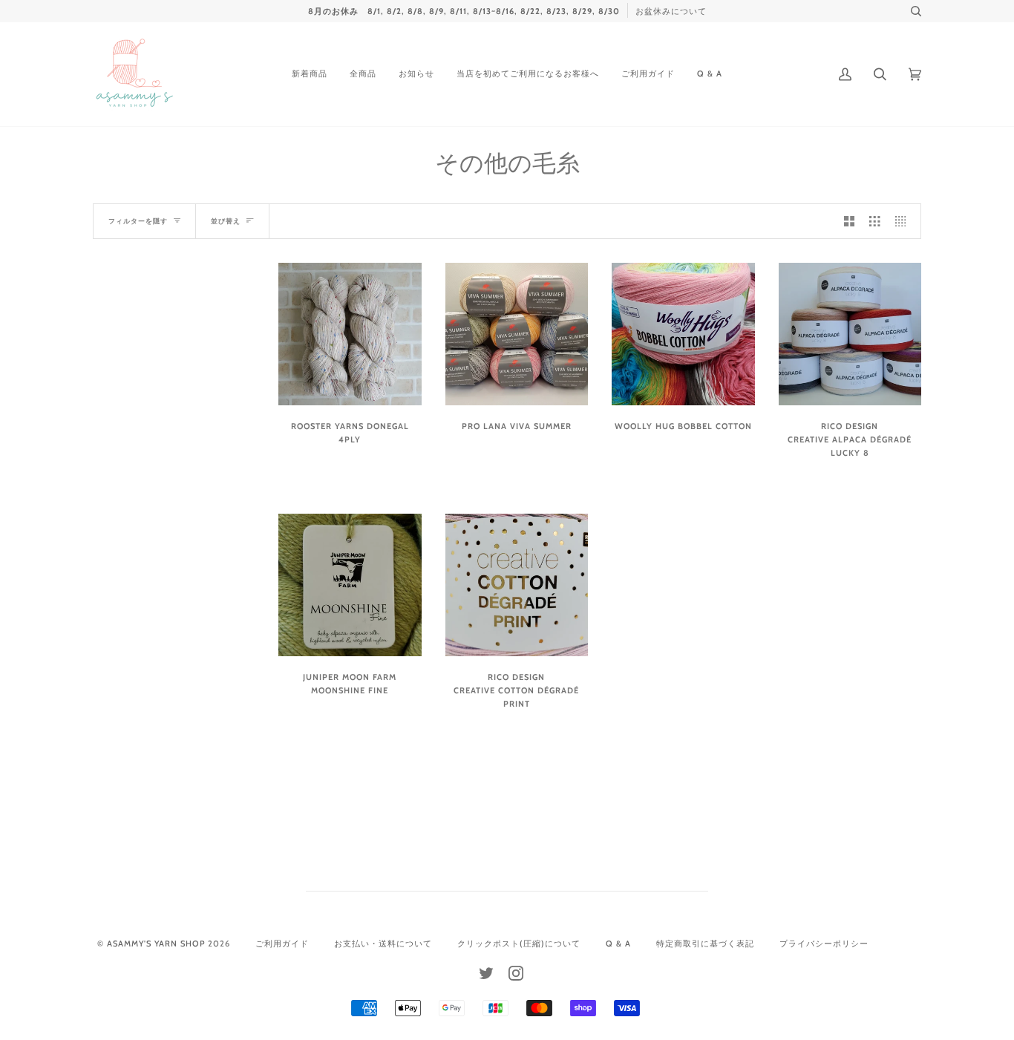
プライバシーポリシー (824, 943)
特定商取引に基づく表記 (705, 943)
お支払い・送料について (383, 943)
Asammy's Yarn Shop (156, 943)
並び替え (226, 221)
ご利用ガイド (282, 943)
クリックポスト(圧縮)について (518, 943)
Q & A (618, 943)
